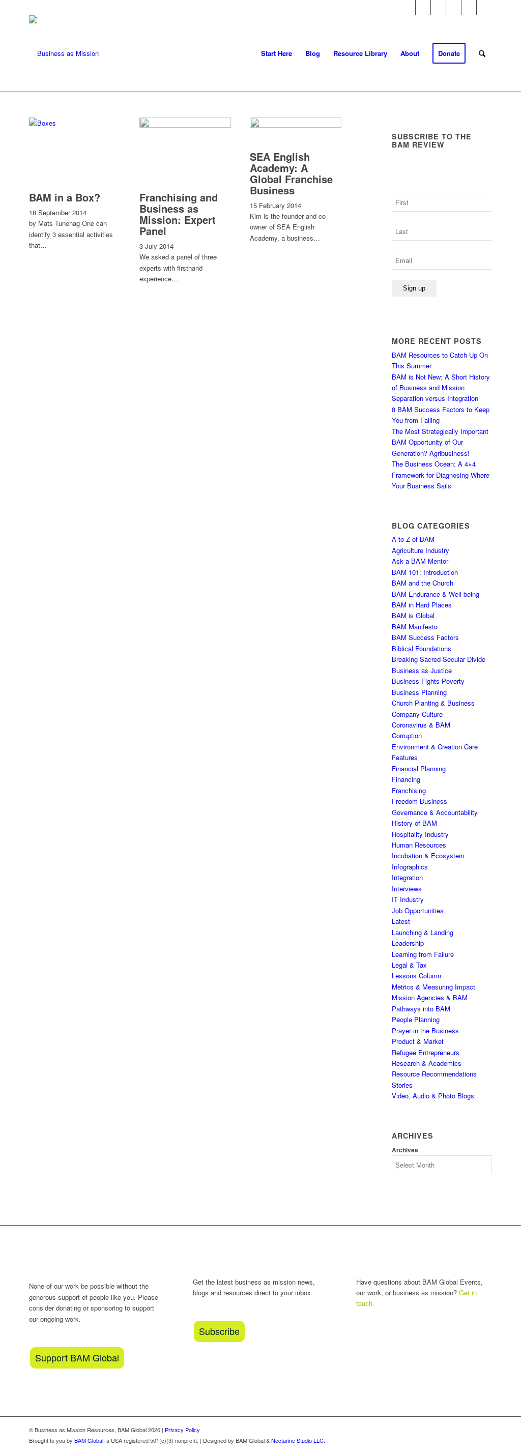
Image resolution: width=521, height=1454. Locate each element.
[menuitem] (276, 53)
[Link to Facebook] (407, 7)
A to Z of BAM (413, 539)
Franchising (409, 790)
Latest (401, 921)
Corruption (407, 735)
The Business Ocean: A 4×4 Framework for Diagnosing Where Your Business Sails (440, 474)
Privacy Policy (182, 1430)
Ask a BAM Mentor (420, 561)
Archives (405, 1150)
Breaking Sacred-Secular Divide (438, 659)
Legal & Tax (409, 965)
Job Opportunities (418, 910)
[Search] (482, 53)
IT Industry (408, 899)
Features (405, 757)
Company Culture (417, 714)
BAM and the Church (422, 583)
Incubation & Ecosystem (428, 855)
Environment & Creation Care (435, 746)
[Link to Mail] (484, 7)
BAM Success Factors (425, 637)
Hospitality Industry (420, 834)
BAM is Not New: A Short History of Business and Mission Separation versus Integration (441, 387)
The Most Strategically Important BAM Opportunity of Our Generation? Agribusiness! (440, 442)
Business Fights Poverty (428, 681)
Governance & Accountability (435, 812)
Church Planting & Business (433, 703)
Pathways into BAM (421, 1008)
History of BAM (414, 823)
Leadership (408, 943)
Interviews (407, 888)
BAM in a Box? (64, 197)
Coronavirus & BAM (421, 725)
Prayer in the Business (425, 1030)
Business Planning (419, 692)
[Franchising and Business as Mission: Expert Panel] (185, 125)
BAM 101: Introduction (425, 572)
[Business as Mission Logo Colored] (64, 53)
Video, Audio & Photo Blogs (433, 1095)
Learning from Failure (423, 954)
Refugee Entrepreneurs (425, 1052)
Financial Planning (419, 768)
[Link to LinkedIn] (468, 7)
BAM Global (88, 1440)
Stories (402, 1085)
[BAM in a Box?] (75, 123)
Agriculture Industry (420, 550)
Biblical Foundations (421, 648)
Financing (406, 779)
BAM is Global (413, 615)
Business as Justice (422, 670)
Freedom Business (419, 801)
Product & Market (418, 1041)
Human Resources (419, 845)
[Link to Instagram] (423, 7)
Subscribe (219, 1330)
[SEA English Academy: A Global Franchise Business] (295, 125)
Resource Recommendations (434, 1074)
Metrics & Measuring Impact (433, 987)
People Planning (416, 1019)
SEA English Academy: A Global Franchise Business (291, 173)
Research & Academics (426, 1063)
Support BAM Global (77, 1357)
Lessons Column (416, 975)
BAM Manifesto (415, 626)
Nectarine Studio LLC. (298, 1440)
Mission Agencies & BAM (430, 997)
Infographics (410, 866)
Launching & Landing (422, 932)
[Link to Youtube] (438, 7)
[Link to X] (453, 7)
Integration (407, 877)
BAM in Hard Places (422, 604)
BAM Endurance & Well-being (435, 594)
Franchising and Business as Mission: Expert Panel (178, 214)
